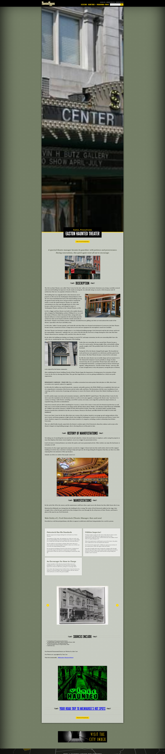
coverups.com (102, 2)
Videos (103, 5)
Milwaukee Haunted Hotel (65, 657)
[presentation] (47, 605)
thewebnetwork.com (119, 2)
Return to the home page (49, 3)
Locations (84, 5)
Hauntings (91, 5)
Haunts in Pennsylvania (82, 717)
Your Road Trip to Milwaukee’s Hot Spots (82, 708)
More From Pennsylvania (82, 241)
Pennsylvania (86, 230)
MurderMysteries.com (110, 2)
